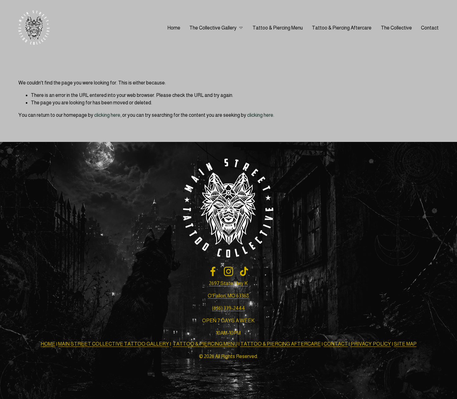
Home (173, 27)
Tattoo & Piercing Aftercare (342, 27)
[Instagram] (228, 271)
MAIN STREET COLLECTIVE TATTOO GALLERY (113, 344)
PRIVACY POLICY (371, 344)
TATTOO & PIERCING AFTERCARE (280, 344)
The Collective (396, 27)
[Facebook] (213, 271)
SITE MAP (405, 344)
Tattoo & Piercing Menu (277, 27)
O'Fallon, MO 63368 (228, 295)
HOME (48, 344)
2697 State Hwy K (228, 283)
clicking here (107, 115)
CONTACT (336, 344)
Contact (430, 27)
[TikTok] (244, 271)
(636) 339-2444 (228, 308)
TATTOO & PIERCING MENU (205, 344)
